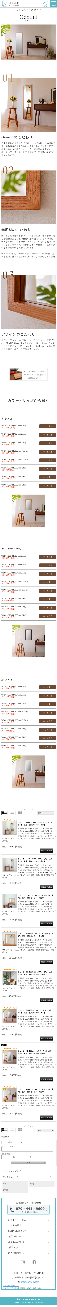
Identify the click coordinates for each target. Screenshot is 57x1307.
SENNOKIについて (17, 1231)
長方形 (32, 1184)
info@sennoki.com (30, 1282)
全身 (4, 1184)
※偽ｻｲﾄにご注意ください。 (11, 1286)
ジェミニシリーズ (10, 1177)
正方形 (5, 1190)
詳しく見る (47, 426)
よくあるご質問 (16, 1242)
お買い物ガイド (16, 1236)
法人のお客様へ (16, 1253)
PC (39, 1299)
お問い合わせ (14, 1247)
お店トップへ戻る (17, 1220)
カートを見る (14, 1225)
